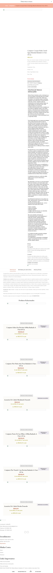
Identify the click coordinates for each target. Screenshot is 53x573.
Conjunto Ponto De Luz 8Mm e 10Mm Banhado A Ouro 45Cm (21, 435)
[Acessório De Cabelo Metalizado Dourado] (26, 375)
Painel (1, 550)
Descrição (13, 269)
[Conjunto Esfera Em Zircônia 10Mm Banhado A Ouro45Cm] (26, 303)
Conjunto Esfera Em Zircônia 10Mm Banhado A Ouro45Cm (21, 328)
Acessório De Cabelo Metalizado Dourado (17, 400)
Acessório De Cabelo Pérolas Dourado (16, 506)
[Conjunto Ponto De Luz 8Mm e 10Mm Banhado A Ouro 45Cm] (26, 409)
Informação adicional (24, 269)
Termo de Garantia (4, 566)
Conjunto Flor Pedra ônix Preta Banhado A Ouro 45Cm (21, 365)
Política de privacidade (5, 561)
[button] (51, 1)
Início (6, 5)
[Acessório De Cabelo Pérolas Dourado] (26, 482)
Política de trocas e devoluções (7, 563)
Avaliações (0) (37, 269)
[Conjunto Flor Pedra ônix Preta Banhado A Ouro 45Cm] (26, 339)
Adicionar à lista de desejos (34, 81)
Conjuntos (11, 5)
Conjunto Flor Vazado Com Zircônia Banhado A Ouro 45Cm (21, 471)
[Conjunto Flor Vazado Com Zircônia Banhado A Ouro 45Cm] (26, 446)
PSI (40, 568)
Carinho (1, 552)
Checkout (2, 554)
